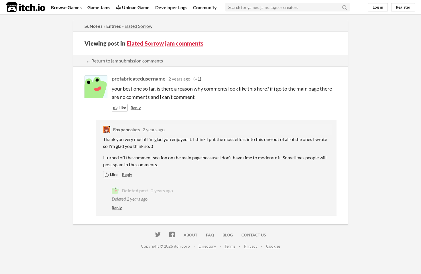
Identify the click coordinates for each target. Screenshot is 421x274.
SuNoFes (93, 26)
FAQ (210, 234)
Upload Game (135, 7)
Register (403, 7)
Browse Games (66, 7)
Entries (113, 26)
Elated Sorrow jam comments (165, 43)
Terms (230, 246)
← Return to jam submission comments (124, 60)
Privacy (250, 246)
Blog (228, 234)
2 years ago (179, 78)
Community (205, 7)
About (190, 234)
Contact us (253, 234)
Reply (136, 107)
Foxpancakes (126, 129)
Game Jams (98, 7)
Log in (378, 7)
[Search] (344, 7)
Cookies (273, 246)
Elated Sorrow (138, 26)
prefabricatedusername (139, 78)
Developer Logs (171, 7)
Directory (207, 246)
